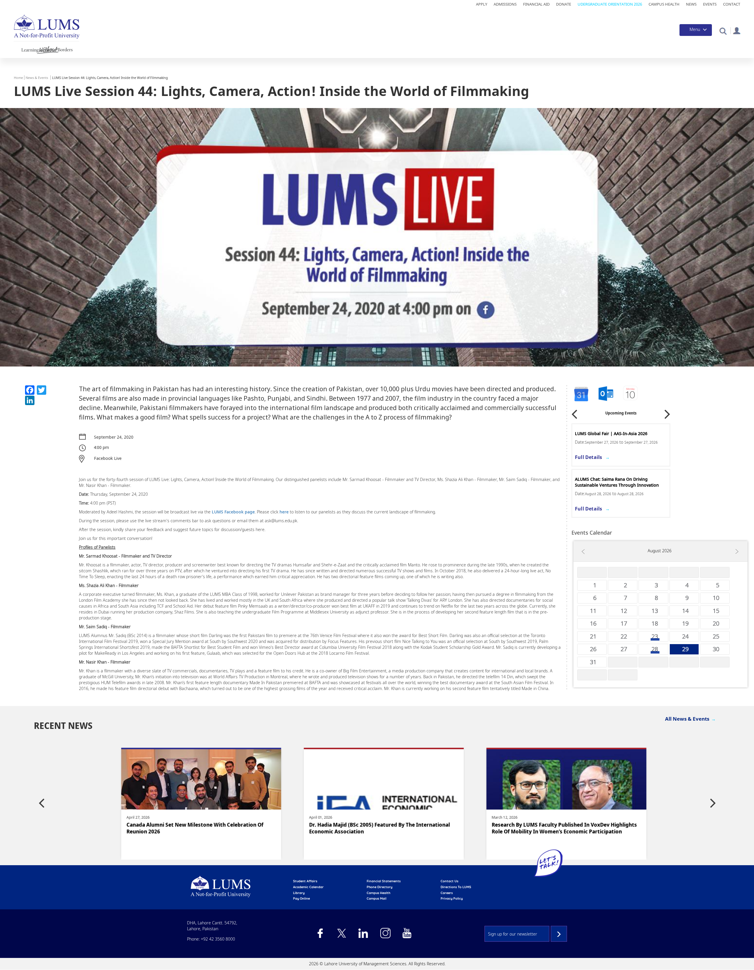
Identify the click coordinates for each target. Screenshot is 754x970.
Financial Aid (536, 4)
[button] (723, 30)
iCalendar (606, 394)
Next (667, 412)
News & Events (37, 77)
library (299, 893)
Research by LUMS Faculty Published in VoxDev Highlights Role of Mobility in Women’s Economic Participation (552, 828)
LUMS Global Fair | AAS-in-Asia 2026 (611, 433)
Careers (447, 893)
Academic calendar (308, 887)
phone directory (379, 887)
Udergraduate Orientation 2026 (610, 4)
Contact (731, 4)
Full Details (588, 457)
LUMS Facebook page (233, 512)
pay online (301, 898)
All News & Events (687, 718)
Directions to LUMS (456, 887)
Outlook (631, 394)
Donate (563, 4)
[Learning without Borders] (46, 49)
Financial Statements (384, 881)
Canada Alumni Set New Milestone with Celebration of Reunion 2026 (182, 828)
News (691, 4)
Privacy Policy (452, 898)
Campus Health (664, 4)
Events (710, 4)
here (285, 512)
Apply (481, 4)
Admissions (505, 4)
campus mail (376, 898)
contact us (449, 881)
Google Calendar (581, 394)
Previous (574, 412)
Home (18, 77)
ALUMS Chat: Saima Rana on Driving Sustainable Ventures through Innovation (617, 482)
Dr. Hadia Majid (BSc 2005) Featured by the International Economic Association (367, 828)
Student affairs (305, 881)
